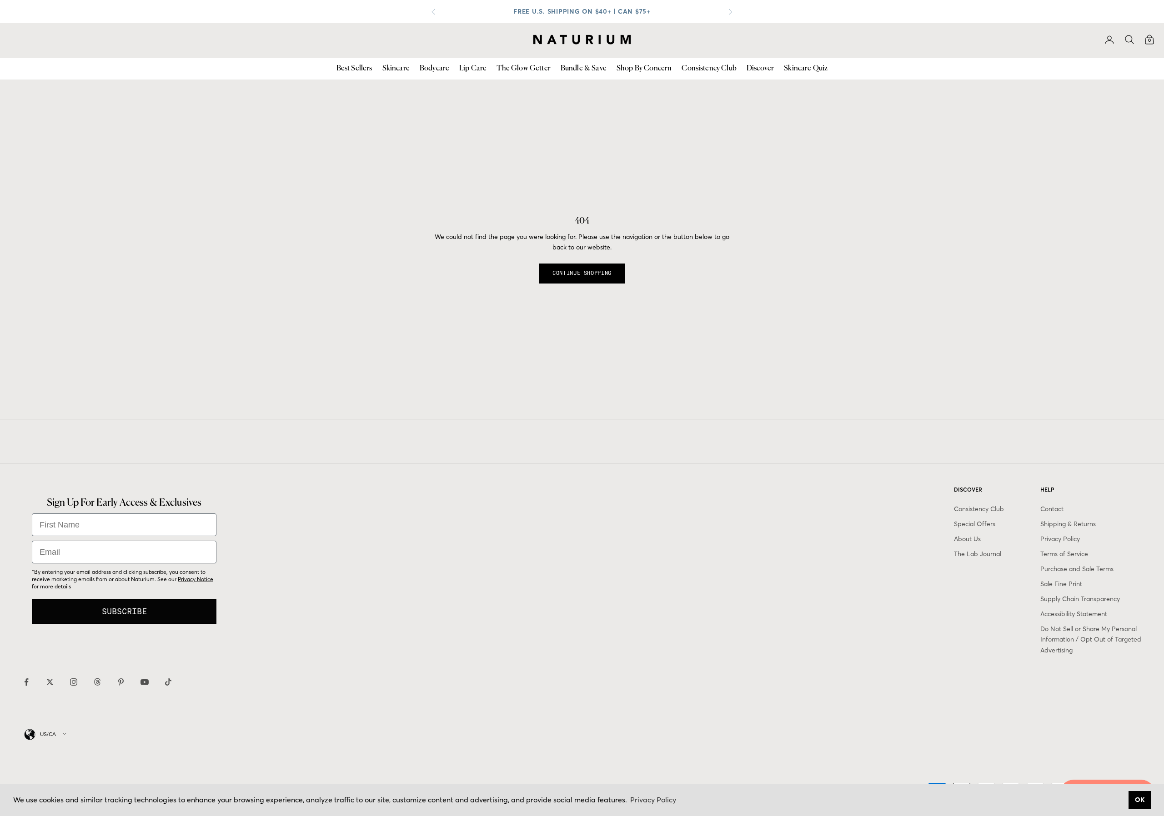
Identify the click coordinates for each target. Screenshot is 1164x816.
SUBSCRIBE (124, 611)
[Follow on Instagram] (73, 682)
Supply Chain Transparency (1080, 599)
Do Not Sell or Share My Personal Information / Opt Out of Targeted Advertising (1090, 639)
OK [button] (1140, 800)
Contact (1052, 509)
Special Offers (974, 524)
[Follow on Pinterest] (120, 682)
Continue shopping (582, 273)
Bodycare (434, 68)
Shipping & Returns (1068, 524)
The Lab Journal (977, 554)
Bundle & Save (584, 68)
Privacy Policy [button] (653, 799)
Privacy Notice (195, 579)
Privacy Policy (1060, 539)
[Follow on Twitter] (50, 682)
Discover (760, 68)
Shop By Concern (644, 68)
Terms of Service (1064, 554)
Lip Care (473, 68)
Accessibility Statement (1073, 614)
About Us (967, 539)
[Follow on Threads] (97, 682)
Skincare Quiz (806, 68)
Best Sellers (354, 68)
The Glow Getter (523, 68)
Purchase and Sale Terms (1077, 569)
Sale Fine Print (1061, 584)
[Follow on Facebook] (26, 682)
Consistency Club (709, 68)
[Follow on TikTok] (168, 682)
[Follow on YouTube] (144, 682)
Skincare (396, 68)
